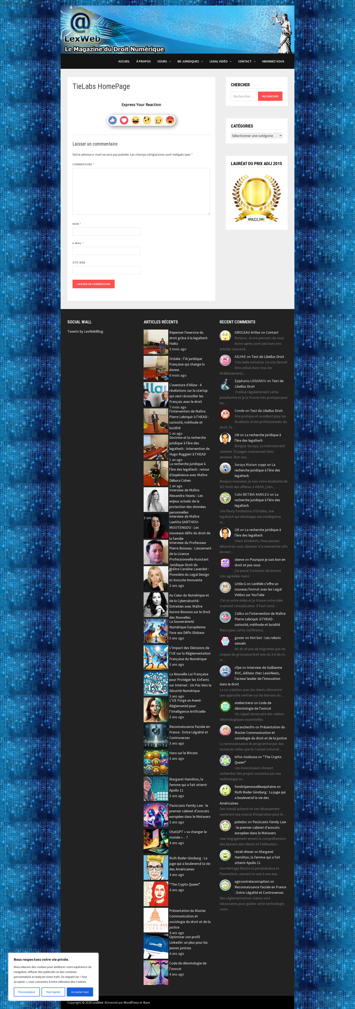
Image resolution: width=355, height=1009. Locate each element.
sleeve (239, 559)
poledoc (241, 821)
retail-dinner (244, 851)
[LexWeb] (177, 29)
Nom (77, 224)
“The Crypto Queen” (184, 884)
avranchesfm (245, 727)
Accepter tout (80, 992)
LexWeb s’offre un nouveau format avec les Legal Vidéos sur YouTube (258, 589)
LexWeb (97, 1002)
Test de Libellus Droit (267, 356)
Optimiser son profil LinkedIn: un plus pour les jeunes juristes (188, 942)
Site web (79, 262)
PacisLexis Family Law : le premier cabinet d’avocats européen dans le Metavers (190, 811)
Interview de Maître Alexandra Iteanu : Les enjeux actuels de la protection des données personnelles (187, 501)
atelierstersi (244, 702)
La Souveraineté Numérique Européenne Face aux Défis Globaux (187, 627)
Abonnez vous (273, 61)
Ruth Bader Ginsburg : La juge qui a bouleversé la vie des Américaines (189, 863)
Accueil (124, 61)
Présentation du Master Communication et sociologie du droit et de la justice (261, 732)
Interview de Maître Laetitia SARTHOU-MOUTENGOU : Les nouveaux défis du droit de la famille (189, 527)
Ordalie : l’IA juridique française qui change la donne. (187, 364)
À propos (143, 61)
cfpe (238, 667)
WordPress (131, 1002)
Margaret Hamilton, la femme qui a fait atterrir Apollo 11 (188, 785)
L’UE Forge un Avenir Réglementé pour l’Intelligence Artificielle (187, 706)
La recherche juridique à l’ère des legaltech (257, 470)
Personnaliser (26, 992)
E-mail (78, 243)
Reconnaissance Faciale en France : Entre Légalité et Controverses (189, 732)
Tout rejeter (53, 992)
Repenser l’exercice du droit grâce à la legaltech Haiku (188, 338)
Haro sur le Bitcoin (183, 752)
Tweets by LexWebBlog (85, 331)
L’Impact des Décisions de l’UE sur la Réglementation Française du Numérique (190, 653)
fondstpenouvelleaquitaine (255, 786)
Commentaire (84, 164)
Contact (245, 61)
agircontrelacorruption (252, 881)
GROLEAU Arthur (247, 332)
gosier (239, 637)
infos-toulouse (246, 756)
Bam (146, 1002)
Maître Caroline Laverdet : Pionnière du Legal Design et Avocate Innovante (189, 574)
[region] (53, 977)
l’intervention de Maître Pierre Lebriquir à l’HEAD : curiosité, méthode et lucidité (260, 619)
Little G (240, 583)
